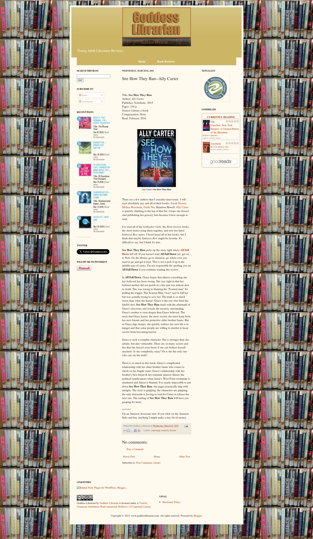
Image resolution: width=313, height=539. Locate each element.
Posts (84, 95)
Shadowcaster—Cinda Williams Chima (101, 195)
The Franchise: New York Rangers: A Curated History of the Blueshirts (225, 127)
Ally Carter (182, 207)
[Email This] (125, 430)
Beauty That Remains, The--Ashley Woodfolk (101, 120)
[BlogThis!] (128, 430)
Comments (87, 101)
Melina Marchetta (132, 207)
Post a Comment (135, 449)
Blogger (198, 515)
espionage (155, 430)
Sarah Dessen (178, 203)
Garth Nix (149, 207)
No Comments (99, 137)
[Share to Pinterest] (139, 430)
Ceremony (216, 143)
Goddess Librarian (109, 503)
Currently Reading (221, 117)
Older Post (184, 456)
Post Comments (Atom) (148, 462)
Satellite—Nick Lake (101, 218)
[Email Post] (185, 425)
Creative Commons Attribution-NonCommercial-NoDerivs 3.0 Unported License (114, 504)
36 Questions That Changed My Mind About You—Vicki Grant (102, 168)
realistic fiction (169, 430)
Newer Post (129, 456)
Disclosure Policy (171, 502)
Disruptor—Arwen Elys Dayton (99, 145)
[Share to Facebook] (135, 430)
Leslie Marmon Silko (221, 146)
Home (157, 456)
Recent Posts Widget (84, 237)
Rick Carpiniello (211, 135)
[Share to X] (132, 430)
